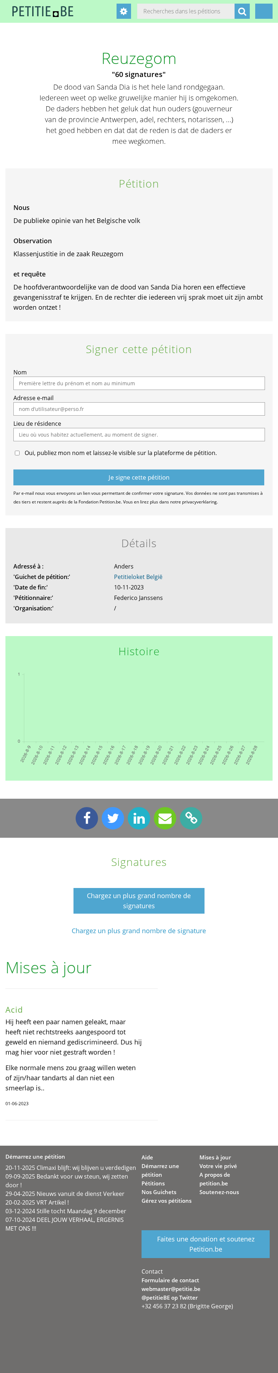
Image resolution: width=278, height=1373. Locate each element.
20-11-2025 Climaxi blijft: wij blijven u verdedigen (70, 1168)
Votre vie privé (218, 1166)
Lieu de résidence (37, 424)
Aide (147, 1157)
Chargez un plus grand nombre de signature (139, 931)
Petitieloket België (138, 577)
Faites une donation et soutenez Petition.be (205, 1244)
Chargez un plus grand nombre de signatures (139, 900)
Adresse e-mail (33, 398)
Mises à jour (215, 1157)
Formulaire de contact (170, 1280)
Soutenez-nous (219, 1192)
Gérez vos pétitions (166, 1200)
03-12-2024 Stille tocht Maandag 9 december (65, 1211)
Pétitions (153, 1183)
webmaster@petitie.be (171, 1288)
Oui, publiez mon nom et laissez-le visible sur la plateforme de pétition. (121, 453)
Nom (20, 372)
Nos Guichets (159, 1192)
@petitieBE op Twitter (170, 1297)
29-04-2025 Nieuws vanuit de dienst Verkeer (65, 1194)
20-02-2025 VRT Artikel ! (37, 1202)
